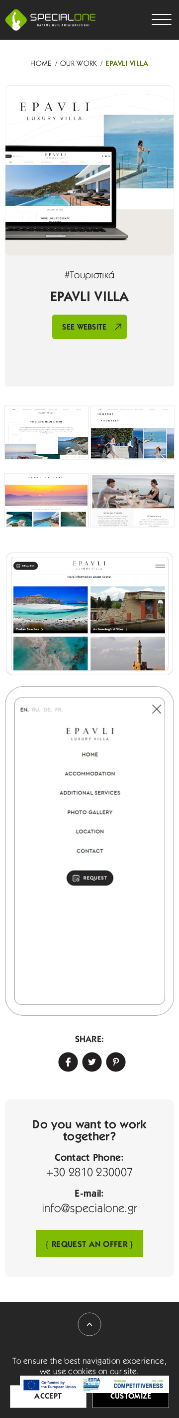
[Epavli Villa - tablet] (89, 613)
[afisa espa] (94, 1384)
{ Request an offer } (89, 1245)
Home (41, 64)
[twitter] (89, 1059)
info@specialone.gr (90, 1209)
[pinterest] (113, 1059)
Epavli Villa (127, 64)
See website (84, 328)
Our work (78, 64)
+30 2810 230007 (89, 1173)
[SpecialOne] (50, 20)
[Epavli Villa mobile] (89, 851)
